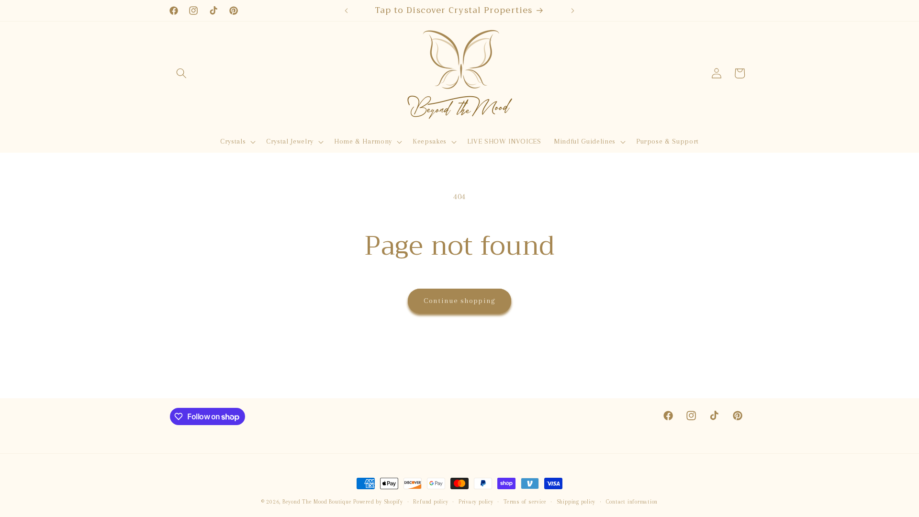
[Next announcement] (572, 10)
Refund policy (430, 501)
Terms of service (525, 501)
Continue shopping (459, 300)
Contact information (632, 501)
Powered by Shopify (378, 501)
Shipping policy (576, 501)
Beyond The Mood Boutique (316, 501)
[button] (181, 73)
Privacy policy (476, 501)
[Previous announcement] (346, 10)
